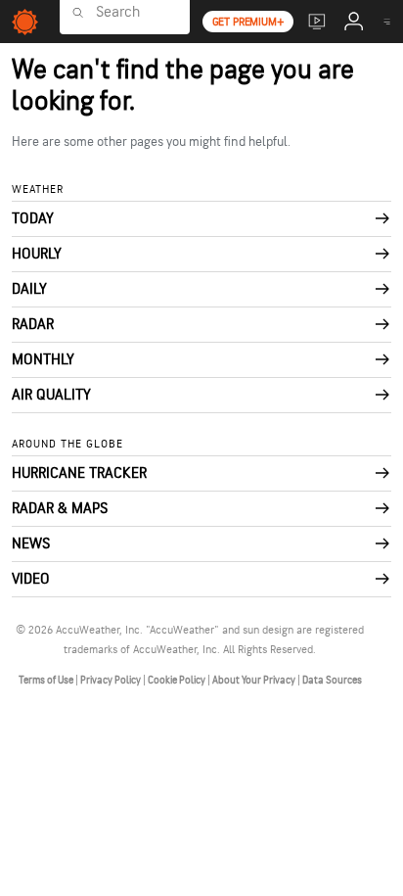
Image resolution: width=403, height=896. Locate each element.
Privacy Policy (111, 680)
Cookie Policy (177, 680)
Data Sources (332, 680)
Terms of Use (47, 680)
